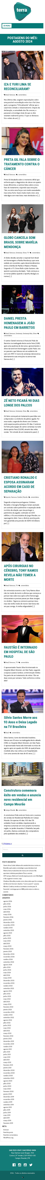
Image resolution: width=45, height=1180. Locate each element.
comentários (22, 95)
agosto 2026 (7, 901)
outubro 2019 (7, 1102)
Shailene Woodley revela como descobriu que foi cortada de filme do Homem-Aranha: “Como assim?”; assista (22, 882)
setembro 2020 (8, 1078)
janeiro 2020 (7, 1094)
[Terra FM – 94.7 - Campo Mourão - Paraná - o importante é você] (22, 11)
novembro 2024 (8, 957)
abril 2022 (6, 1031)
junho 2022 (7, 1025)
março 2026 (7, 914)
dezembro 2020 (9, 1070)
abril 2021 (6, 1060)
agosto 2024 (7, 965)
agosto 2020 (7, 1081)
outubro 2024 (8, 959)
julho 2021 (6, 1052)
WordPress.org (8, 1138)
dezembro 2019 (8, 1097)
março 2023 (7, 1004)
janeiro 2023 (7, 1010)
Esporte (7, 497)
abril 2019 (6, 1118)
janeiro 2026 (7, 920)
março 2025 (7, 946)
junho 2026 (7, 907)
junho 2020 (7, 1086)
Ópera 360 (23, 1177)
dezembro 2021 (8, 1041)
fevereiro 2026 (8, 917)
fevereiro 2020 (8, 1091)
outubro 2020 (8, 1076)
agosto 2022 (7, 1020)
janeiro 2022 (7, 1039)
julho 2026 (6, 904)
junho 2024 (7, 970)
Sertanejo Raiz (27, 333)
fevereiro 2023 (8, 1007)
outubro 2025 (8, 928)
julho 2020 (7, 1083)
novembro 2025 (8, 925)
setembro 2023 (8, 988)
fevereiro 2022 (8, 1036)
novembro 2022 (8, 1012)
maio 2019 (6, 1115)
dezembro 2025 (8, 922)
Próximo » (8, 844)
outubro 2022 (7, 1015)
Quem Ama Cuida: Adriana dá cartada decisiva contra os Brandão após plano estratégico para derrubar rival (21, 866)
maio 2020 (7, 1089)
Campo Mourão (10, 810)
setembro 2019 (8, 1105)
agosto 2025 (7, 933)
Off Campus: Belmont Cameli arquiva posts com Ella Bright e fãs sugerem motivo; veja (23, 877)
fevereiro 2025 (8, 949)
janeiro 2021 (7, 1068)
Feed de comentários (10, 1135)
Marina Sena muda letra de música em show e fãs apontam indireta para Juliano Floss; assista (19, 872)
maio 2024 (7, 973)
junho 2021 (7, 1054)
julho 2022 (6, 1023)
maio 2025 (7, 941)
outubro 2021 (7, 1046)
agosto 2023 (7, 991)
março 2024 (7, 978)
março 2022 (7, 1033)
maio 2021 (6, 1057)
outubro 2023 (7, 986)
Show (24, 253)
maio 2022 (7, 1028)
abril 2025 (6, 943)
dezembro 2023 (8, 980)
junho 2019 (7, 1113)
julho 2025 (6, 936)
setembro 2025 (8, 930)
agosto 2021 (7, 1049)
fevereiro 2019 (8, 1123)
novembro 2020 (9, 1073)
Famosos (12, 95)
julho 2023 (6, 994)
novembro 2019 (8, 1099)
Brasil (7, 95)
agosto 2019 (7, 1107)
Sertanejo (19, 253)
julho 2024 (6, 967)
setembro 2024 (8, 962)
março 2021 (7, 1062)
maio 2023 (7, 999)
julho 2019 (6, 1110)
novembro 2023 (8, 983)
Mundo (25, 497)
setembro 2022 (8, 1017)
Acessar (6, 1130)
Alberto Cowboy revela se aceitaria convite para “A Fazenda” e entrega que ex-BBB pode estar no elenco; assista (21, 889)
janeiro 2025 (7, 951)
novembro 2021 (8, 1044)
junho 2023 (7, 996)
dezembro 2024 (8, 954)
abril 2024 (6, 975)
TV (28, 253)
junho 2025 (7, 938)
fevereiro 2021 (8, 1065)
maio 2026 (7, 909)
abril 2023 (6, 1002)
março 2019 (7, 1120)
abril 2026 (6, 912)
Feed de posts (8, 1132)
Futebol (19, 497)
